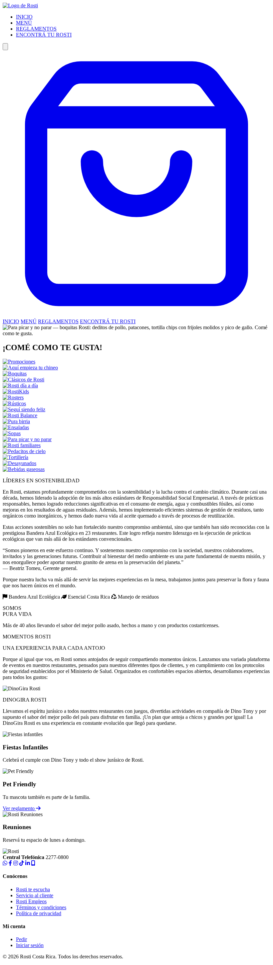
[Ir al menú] (136, 315)
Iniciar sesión (30, 945)
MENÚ (24, 23)
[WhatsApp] (5, 863)
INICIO (24, 17)
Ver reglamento (19, 808)
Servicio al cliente (34, 895)
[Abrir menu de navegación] (5, 46)
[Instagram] (15, 863)
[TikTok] (21, 863)
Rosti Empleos (31, 901)
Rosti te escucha (33, 889)
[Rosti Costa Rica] (20, 5)
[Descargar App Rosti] (33, 863)
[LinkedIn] (27, 863)
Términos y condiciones (41, 907)
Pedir (21, 939)
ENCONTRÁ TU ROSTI (44, 35)
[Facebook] (10, 863)
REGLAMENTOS (36, 29)
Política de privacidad (38, 913)
